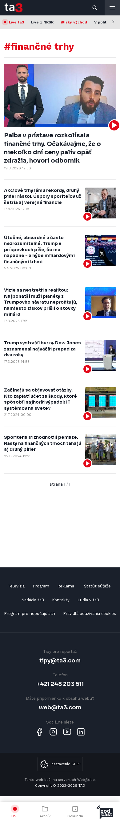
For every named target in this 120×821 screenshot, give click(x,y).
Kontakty (61, 600)
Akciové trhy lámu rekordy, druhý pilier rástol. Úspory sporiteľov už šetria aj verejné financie (42, 196)
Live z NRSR (42, 22)
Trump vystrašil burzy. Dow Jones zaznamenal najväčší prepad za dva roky (42, 349)
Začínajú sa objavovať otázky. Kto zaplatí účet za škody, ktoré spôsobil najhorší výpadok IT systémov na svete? (40, 399)
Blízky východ (74, 22)
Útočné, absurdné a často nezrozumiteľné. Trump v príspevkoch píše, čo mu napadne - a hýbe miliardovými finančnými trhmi (39, 249)
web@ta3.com (60, 707)
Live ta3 (16, 22)
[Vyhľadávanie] (95, 8)
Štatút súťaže (97, 586)
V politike (103, 22)
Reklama (65, 586)
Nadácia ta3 (32, 600)
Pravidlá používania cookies (89, 613)
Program (41, 586)
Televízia (16, 586)
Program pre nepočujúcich (29, 613)
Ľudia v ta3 (88, 600)
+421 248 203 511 (60, 683)
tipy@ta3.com (60, 660)
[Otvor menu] (112, 7)
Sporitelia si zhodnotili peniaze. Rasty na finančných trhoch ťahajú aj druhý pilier (42, 443)
